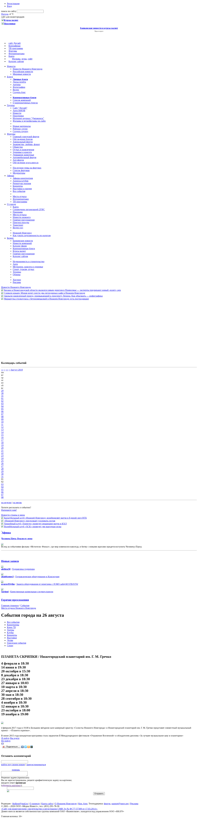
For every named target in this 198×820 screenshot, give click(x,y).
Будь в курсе (99, 31)
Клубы (10, 632)
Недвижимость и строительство (28, 261)
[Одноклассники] (28, 747)
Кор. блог (82, 803)
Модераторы (19, 173)
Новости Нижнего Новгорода (27, 69)
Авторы (17, 84)
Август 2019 (16, 370)
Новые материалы (22, 126)
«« (2, 370)
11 (2, 424)
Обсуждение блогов (23, 139)
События (24, 605)
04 (2, 406)
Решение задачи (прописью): (15, 777)
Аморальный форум (23, 142)
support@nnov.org (120, 803)
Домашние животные (23, 155)
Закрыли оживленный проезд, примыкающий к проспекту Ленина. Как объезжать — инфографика (53, 296)
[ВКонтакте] (22, 747)
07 (2, 414)
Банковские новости (23, 240)
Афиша (10, 175)
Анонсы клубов (20, 181)
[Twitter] (25, 747)
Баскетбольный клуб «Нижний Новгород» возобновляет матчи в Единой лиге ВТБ (45, 518)
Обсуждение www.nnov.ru (25, 162)
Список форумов (21, 170)
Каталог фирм (20, 246)
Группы (11, 105)
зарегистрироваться (36, 764)
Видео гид (18, 227)
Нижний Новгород (22, 233)
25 (2, 461)
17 (2, 440)
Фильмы (16, 59)
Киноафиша (14, 46)
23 (2, 455)
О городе (11, 204)
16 (2, 437)
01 (2, 398)
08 (2, 416)
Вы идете (14, 738)
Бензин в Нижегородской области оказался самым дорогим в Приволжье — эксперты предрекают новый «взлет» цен (62, 290)
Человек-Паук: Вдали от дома (16, 538)
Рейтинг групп (20, 129)
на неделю (6, 502)
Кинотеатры (13, 624)
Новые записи (10, 561)
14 (2, 432)
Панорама (18, 212)
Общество (18, 147)
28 (2, 468)
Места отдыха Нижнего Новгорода (18, 608)
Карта (11, 56)
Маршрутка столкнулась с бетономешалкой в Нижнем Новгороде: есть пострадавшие (46, 299)
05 (2, 409)
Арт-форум (18, 160)
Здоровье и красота (22, 152)
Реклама (17, 282)
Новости (11, 66)
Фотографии (19, 87)
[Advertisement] (18, 329)
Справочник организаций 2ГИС (29, 209)
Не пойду (6, 741)
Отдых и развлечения (23, 149)
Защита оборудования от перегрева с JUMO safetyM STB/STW (47, 584)
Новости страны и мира (13, 515)
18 (2, 442)
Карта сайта (47, 803)
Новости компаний (22, 243)
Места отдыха (20, 196)
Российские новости (23, 71)
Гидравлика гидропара (23, 569)
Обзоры (16, 274)
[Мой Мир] (31, 747)
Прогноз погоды (21, 222)
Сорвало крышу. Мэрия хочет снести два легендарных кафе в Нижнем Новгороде (44, 293)
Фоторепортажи (16, 53)
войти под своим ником (13, 764)
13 (2, 429)
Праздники (18, 116)
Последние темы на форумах (27, 168)
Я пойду (5, 738)
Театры (10, 630)
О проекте (35, 803)
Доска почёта (19, 82)
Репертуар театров (22, 183)
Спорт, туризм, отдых (23, 269)
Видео (16, 89)
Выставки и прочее (22, 188)
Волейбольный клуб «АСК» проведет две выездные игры (32, 526)
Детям (10, 640)
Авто (15, 264)
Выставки (12, 638)
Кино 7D (11, 627)
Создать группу (20, 131)
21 (2, 450)
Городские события (16, 643)
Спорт (10, 645)
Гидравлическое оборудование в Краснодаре (37, 576)
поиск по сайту (8, 11)
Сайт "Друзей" (20, 108)
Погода (4, 14)
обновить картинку (11, 785)
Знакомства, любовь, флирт (26, 144)
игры (24, 59)
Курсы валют (19, 251)
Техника (17, 272)
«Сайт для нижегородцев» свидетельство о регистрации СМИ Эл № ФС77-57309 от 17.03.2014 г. (49, 809)
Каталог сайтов (16, 61)
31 (2, 396)
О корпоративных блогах (25, 103)
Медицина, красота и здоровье (28, 266)
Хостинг (17, 279)
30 (2, 393)
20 (2, 448)
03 (2, 403)
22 (2, 453)
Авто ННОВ (19, 110)
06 (2, 411)
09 (2, 419)
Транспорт (18, 225)
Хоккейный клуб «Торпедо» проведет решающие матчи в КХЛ (35, 523)
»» (7, 370)
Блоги (10, 76)
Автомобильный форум (24, 157)
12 (2, 427)
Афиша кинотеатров (23, 178)
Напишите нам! (9, 510)
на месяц (17, 502)
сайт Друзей (15, 43)
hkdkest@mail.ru (20, 803)
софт (30, 59)
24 (2, 458)
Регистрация (13, 3)
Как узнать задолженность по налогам (32, 235)
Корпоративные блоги (24, 248)
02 (2, 401)
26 (2, 463)
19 (2, 445)
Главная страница (10, 605)
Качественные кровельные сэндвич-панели (31, 591)
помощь (16, 770)
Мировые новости (22, 74)
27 (2, 466)
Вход (9, 6)
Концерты (18, 186)
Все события (19, 191)
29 (2, 390)
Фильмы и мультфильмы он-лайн (29, 121)
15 (2, 435)
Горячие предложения (23, 220)
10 (2, 422)
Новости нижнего (22, 217)
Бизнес (10, 238)
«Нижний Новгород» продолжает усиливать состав (29, 521)
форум (107, 803)
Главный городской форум (26, 136)
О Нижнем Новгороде (66, 803)
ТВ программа (16, 48)
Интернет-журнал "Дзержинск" (28, 118)
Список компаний (22, 100)
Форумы (13, 51)
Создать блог (19, 92)
